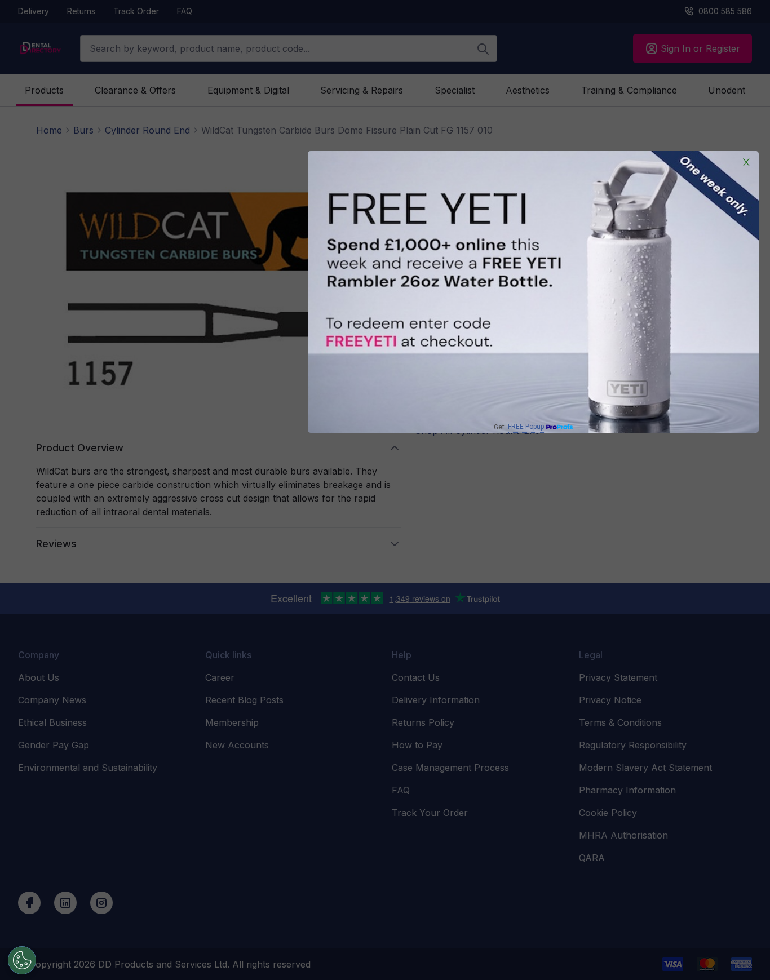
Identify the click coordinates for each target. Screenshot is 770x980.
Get (519, 427)
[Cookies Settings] (22, 960)
